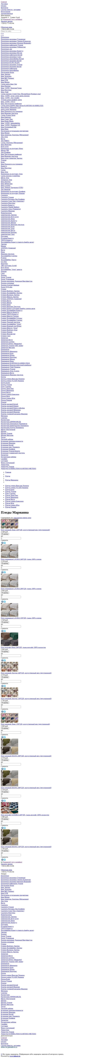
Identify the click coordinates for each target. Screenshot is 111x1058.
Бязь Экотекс (5, 74)
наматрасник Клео (8, 226)
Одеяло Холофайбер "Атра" (11, 324)
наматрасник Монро (8, 223)
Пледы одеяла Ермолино (10, 394)
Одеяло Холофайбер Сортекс (11, 320)
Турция (3, 160)
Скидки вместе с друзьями (10, 10)
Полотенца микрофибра (10, 70)
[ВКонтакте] (2, 542)
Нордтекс (4, 264)
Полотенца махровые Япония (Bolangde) (16, 43)
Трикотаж (4, 338)
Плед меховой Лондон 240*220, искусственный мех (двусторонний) (26, 673)
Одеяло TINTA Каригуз (9, 314)
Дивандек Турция (7, 466)
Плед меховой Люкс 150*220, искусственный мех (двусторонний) (25, 724)
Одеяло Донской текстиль (10, 322)
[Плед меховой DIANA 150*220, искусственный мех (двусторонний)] (9, 845)
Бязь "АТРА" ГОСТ (8, 102)
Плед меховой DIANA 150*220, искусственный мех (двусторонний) (26, 847)
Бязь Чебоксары (6, 184)
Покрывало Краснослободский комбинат (16, 365)
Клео (3, 162)
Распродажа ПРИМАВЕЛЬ (11, 422)
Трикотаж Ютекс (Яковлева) (11, 344)
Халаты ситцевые (7, 283)
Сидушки (4, 461)
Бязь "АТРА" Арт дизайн (10, 98)
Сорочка (4, 418)
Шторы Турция (6, 433)
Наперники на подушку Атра (12, 174)
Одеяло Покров (6, 332)
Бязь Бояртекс (6, 117)
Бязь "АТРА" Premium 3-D (10, 125)
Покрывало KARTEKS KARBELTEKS (15, 363)
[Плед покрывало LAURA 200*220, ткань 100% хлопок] (9, 587)
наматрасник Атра (7, 228)
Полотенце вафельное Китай (11, 55)
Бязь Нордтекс (6, 90)
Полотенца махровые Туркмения (13, 39)
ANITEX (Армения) (8, 248)
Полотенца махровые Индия (11, 53)
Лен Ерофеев (6, 152)
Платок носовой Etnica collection (13, 408)
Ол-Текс (4, 262)
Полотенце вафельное (9, 68)
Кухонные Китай (7, 445)
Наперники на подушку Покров (13, 193)
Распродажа (5, 420)
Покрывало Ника (7, 361)
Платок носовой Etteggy (10, 406)
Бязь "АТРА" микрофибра (10, 123)
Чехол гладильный (8, 463)
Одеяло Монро (6, 303)
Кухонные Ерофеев (8, 449)
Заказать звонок (7, 21)
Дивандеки (5, 465)
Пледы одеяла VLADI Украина (12, 381)
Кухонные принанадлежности (12, 441)
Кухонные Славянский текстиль (13, 453)
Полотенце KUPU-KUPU (10, 63)
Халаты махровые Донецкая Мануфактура (16, 281)
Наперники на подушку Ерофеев (13, 191)
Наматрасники (6, 213)
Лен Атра (4, 137)
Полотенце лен (6, 49)
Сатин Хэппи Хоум (8, 115)
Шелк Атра (5, 178)
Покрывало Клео (7, 353)
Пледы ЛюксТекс (7, 388)
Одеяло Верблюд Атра (9, 330)
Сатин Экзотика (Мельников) (12, 143)
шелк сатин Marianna (8, 109)
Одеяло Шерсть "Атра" (9, 328)
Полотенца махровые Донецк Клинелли (16, 41)
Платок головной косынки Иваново (14, 414)
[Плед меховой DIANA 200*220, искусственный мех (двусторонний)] (9, 786)
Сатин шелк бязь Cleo (9, 84)
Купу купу (5, 146)
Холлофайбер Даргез (8, 260)
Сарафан (4, 459)
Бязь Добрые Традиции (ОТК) (12, 187)
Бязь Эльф (4, 92)
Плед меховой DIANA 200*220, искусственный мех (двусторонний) (26, 788)
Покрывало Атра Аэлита (10, 371)
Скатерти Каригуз (7, 205)
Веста (3, 139)
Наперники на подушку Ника (12, 148)
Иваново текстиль (7, 254)
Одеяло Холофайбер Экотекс (11, 293)
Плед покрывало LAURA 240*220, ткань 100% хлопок (21, 559)
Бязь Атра (4, 172)
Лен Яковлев (5, 189)
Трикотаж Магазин (8, 347)
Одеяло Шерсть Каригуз (10, 312)
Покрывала (5, 349)
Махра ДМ (5, 150)
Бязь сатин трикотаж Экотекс (11, 158)
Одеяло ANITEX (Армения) (11, 299)
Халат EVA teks (6, 287)
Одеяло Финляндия (8, 334)
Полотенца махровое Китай (11, 66)
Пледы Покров (6, 400)
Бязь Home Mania (7, 121)
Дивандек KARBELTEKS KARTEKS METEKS (18, 468)
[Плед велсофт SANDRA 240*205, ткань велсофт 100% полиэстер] (9, 813)
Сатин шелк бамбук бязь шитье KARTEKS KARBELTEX (22, 105)
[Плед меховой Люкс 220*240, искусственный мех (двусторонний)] (9, 528)
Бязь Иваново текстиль (9, 113)
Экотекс (4, 244)
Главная (4, 2)
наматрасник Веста (8, 230)
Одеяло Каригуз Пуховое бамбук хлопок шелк (18, 308)
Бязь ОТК (4, 80)
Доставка (4, 4)
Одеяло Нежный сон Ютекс (11, 326)
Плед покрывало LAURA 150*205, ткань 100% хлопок (21, 618)
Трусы (3, 437)
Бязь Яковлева (6, 144)
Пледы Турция (6, 385)
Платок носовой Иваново (10, 412)
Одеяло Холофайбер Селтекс (11, 318)
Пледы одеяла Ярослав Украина (12, 379)
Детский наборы (7, 439)
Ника (3, 252)
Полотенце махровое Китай (11, 61)
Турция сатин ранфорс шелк (11, 100)
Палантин (4, 455)
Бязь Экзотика (6, 76)
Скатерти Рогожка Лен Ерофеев (13, 199)
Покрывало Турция (8, 369)
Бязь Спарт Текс (7, 119)
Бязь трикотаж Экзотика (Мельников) (15, 135)
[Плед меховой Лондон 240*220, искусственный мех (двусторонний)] (9, 671)
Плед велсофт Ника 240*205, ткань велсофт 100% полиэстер (23, 647)
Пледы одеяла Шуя (8, 398)
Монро (3, 246)
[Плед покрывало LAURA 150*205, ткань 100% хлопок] (9, 616)
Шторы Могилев (7, 435)
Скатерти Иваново (8, 211)
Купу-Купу (5, 267)
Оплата (3, 6)
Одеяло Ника (6, 305)
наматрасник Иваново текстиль (12, 224)
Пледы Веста (6, 392)
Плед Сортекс (6, 386)
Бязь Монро (5, 82)
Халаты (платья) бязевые (10, 285)
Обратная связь (6, 27)
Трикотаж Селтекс (7, 342)
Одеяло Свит (6, 336)
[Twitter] (5, 542)
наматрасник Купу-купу (10, 217)
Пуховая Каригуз (7, 238)
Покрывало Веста (7, 373)
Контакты (4, 8)
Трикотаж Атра (6, 180)
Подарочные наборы (8, 457)
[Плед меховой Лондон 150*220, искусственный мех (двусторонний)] (9, 697)
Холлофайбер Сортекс (9, 256)
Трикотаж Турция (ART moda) (12, 345)
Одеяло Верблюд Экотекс (10, 291)
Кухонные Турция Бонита (10, 451)
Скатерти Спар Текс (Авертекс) (12, 201)
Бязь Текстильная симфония (11, 104)
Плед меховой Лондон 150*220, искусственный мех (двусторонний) (26, 698)
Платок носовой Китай (9, 404)
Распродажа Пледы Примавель (12, 427)
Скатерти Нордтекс (8, 203)
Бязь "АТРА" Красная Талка (11, 88)
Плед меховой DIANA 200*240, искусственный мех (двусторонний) (26, 756)
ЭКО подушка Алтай (9, 265)
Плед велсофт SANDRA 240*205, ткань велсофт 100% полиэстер (25, 815)
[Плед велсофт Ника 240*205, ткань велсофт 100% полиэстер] (9, 645)
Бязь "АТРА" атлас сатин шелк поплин (15, 96)
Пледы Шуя (5, 396)
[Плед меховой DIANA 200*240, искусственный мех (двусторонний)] (9, 754)
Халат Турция (6, 277)
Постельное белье (7, 72)
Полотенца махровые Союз (11, 57)
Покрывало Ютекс (8, 355)
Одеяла (3, 289)
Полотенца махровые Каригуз (12, 51)
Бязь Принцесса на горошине (12, 111)
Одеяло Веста (6, 301)
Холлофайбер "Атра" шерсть (11, 269)
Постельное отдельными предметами (14, 131)
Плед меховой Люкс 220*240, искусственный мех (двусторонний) (25, 530)
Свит (3, 273)
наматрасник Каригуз (9, 221)
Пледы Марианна (7, 390)
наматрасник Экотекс (9, 215)
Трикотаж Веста (7, 340)
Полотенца (5, 37)
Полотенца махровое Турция (11, 64)
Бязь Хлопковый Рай (8, 127)
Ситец (3, 170)
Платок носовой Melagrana (11, 410)
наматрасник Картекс (9, 232)
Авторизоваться (7, 13)
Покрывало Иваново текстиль (12, 375)
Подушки (4, 236)
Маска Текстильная (8, 429)
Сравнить (4, 540)
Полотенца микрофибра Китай (12, 59)
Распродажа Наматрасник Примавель (15, 425)
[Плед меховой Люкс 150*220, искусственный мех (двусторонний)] (9, 722)
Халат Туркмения (7, 279)
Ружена (3, 258)
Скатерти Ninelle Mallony (10, 207)
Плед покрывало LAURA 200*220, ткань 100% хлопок (21, 589)
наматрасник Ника (8, 219)
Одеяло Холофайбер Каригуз (11, 310)
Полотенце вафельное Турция (12, 45)
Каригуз (4, 166)
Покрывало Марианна (9, 351)
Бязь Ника (4, 129)
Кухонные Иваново (8, 443)
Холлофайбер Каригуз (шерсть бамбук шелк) (17, 242)
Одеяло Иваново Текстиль (10, 306)
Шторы (3, 431)
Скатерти (4, 195)
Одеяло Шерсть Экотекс (10, 297)
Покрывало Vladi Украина (10, 367)
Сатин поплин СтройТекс (10, 176)
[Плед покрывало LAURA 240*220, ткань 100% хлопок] (9, 557)
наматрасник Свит (8, 234)
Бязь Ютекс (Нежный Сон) (11, 107)
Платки (3, 402)
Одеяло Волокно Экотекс (10, 295)
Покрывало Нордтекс (9, 357)
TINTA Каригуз (6, 240)
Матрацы (4, 416)
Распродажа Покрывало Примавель (14, 424)
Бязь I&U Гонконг (7, 78)
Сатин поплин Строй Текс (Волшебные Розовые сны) (21, 94)
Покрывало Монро (8, 359)
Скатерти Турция (7, 197)
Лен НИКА (5, 141)
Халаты (4, 275)
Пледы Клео (5, 383)
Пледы (3, 377)
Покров (4, 271)
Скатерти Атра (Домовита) (11, 209)
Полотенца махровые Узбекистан (13, 47)
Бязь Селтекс (5, 185)
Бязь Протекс (6, 86)
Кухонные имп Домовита (10, 447)
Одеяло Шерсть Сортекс (10, 316)
